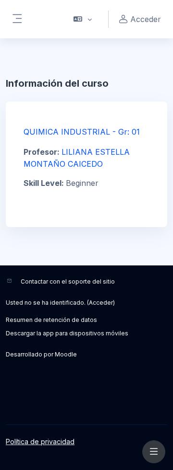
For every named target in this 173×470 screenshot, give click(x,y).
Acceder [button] (145, 19)
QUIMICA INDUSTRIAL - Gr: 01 (82, 132)
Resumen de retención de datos (51, 319)
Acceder (101, 302)
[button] (82, 19)
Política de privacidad (40, 441)
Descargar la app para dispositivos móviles (67, 333)
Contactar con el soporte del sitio (68, 281)
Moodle (66, 354)
